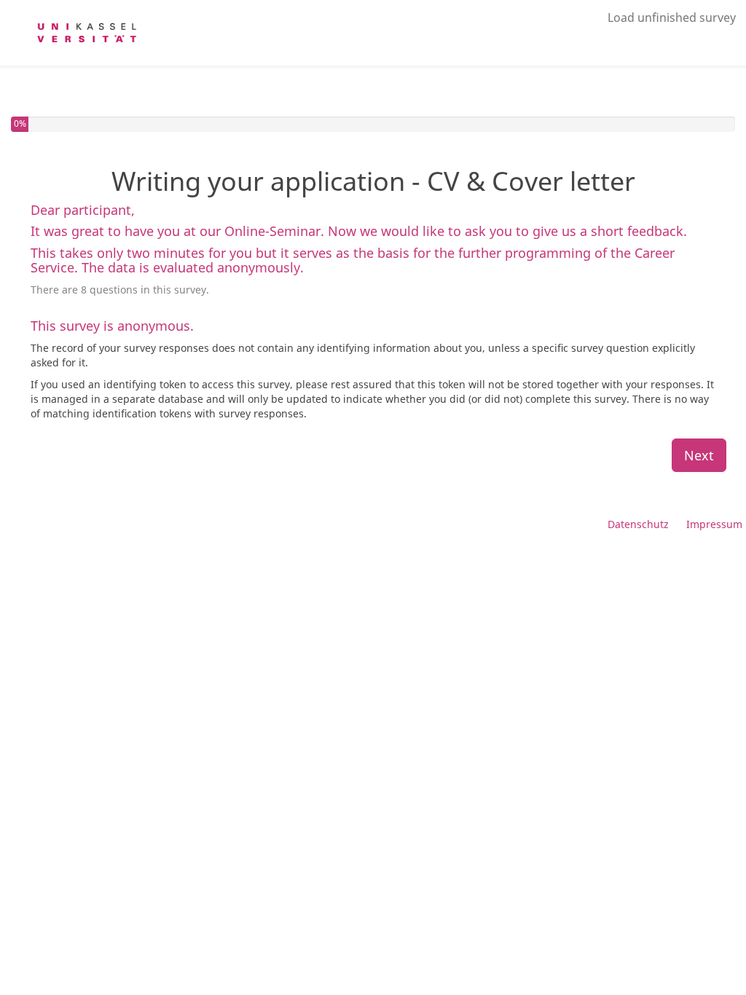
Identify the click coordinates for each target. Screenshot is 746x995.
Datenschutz (638, 524)
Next (699, 455)
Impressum (714, 524)
